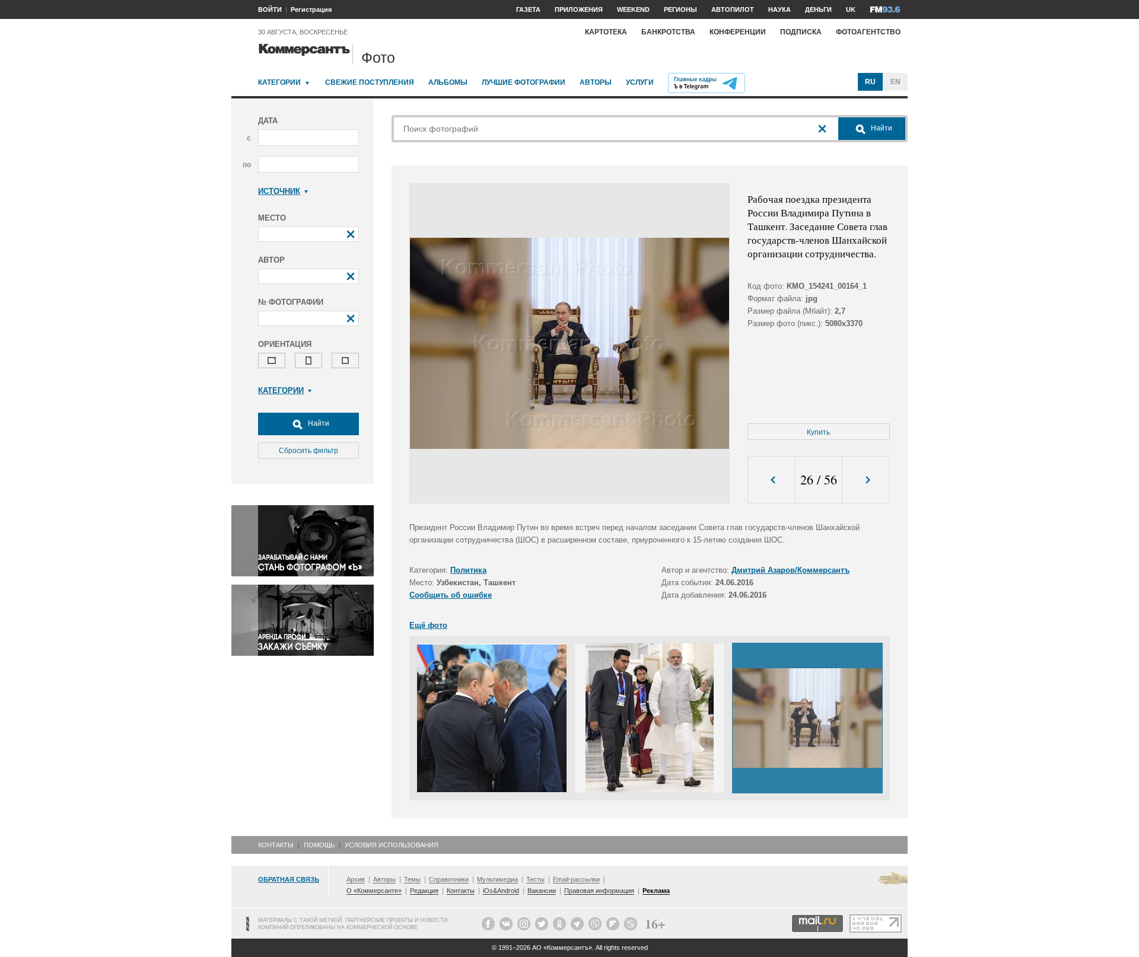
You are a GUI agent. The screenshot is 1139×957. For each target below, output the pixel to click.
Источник (279, 191)
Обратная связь (288, 879)
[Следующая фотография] (865, 480)
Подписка (801, 32)
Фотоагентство (868, 32)
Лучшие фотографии (523, 82)
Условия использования (391, 844)
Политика (468, 570)
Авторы (596, 82)
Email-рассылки (576, 879)
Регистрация (311, 9)
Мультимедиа (497, 879)
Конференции (738, 32)
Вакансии (541, 890)
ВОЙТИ (270, 9)
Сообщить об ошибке (450, 595)
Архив (355, 879)
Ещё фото (428, 625)
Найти (317, 423)
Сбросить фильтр (308, 450)
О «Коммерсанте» (374, 890)
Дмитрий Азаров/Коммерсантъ (790, 570)
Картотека (606, 32)
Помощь (319, 844)
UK (850, 9)
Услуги (640, 82)
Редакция (424, 890)
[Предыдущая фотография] (771, 480)
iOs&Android (501, 890)
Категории (279, 82)
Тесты (535, 879)
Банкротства (668, 32)
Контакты (276, 844)
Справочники (449, 879)
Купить (818, 432)
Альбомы (447, 82)
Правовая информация (599, 890)
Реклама (656, 890)
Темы (412, 879)
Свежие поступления (369, 82)
